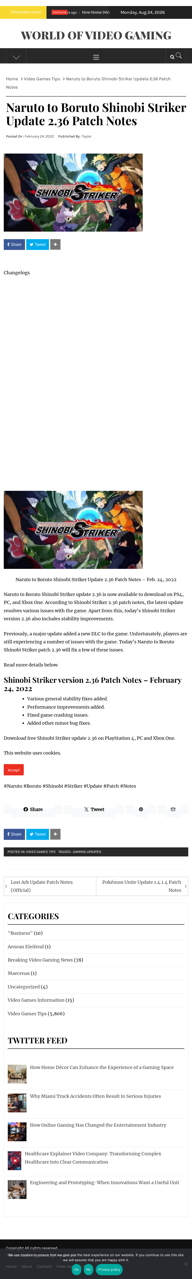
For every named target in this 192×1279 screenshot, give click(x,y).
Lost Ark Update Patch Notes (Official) (42, 886)
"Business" (20, 933)
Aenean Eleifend (26, 947)
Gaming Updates (87, 852)
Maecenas (19, 973)
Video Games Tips (41, 852)
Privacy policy (109, 1269)
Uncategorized (24, 987)
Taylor (87, 136)
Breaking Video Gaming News (40, 960)
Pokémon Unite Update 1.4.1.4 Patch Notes (141, 886)
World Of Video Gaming (96, 34)
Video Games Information (36, 1000)
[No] (185, 1267)
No (88, 1269)
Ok (76, 1269)
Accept (14, 770)
